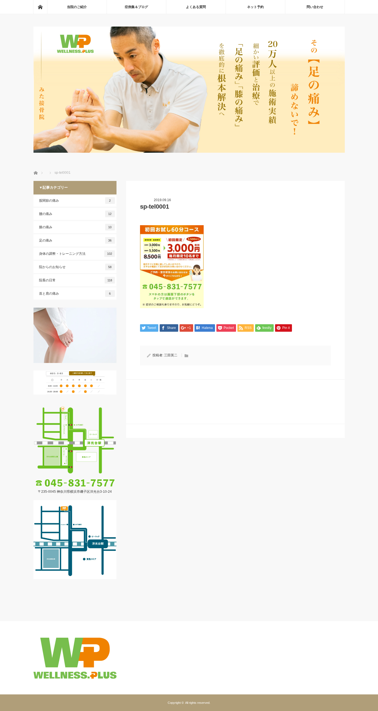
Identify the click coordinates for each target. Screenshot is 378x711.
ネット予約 (255, 7)
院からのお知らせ (75, 267)
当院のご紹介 (77, 7)
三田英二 (170, 355)
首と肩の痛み (75, 293)
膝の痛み (75, 227)
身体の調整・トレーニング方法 (75, 254)
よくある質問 (196, 7)
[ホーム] (40, 7)
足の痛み (75, 240)
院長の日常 (75, 280)
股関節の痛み (75, 201)
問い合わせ (315, 7)
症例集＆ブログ (136, 7)
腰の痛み (75, 214)
